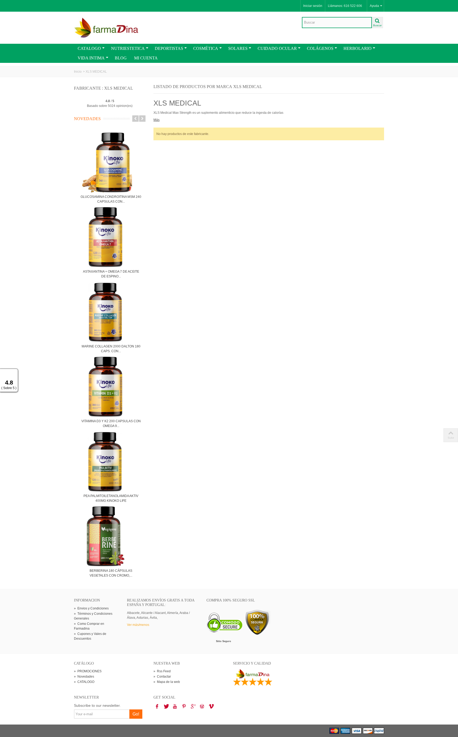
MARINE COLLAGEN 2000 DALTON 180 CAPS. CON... (111, 348)
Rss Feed (162, 671)
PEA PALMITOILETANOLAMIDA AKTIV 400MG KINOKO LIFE (110, 498)
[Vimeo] (211, 706)
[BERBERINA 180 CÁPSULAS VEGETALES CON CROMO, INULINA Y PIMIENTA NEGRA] (111, 536)
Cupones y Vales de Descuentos (90, 636)
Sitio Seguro (223, 641)
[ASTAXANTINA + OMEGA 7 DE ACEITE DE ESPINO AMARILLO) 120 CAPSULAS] (111, 237)
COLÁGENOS (320, 48)
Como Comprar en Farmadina (89, 626)
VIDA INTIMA (91, 58)
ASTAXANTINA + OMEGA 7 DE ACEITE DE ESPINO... (111, 274)
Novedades (87, 118)
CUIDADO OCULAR (277, 48)
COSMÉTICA (205, 48)
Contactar (162, 676)
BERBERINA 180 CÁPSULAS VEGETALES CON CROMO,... (111, 573)
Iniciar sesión (312, 6)
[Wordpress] (202, 706)
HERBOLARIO (358, 48)
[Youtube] (174, 706)
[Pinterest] (183, 706)
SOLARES (238, 48)
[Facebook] (156, 706)
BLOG (121, 58)
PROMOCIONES (88, 671)
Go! (136, 714)
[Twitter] (165, 706)
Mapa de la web (166, 682)
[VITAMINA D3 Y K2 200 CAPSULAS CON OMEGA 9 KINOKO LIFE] (111, 387)
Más (156, 120)
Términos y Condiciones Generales (93, 616)
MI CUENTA (146, 58)
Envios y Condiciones (91, 608)
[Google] (193, 706)
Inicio (78, 71)
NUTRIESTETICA (128, 48)
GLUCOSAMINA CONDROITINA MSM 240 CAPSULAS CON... (111, 199)
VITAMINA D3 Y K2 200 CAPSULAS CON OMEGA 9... (111, 423)
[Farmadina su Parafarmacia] (106, 27)
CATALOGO (89, 48)
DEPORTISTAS (169, 48)
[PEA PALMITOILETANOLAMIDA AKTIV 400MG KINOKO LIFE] (111, 461)
